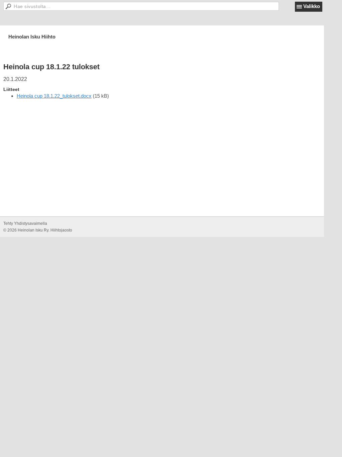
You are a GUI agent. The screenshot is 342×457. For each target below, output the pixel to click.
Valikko (311, 6)
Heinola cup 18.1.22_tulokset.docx (54, 96)
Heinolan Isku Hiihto (31, 36)
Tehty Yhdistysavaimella (25, 223)
